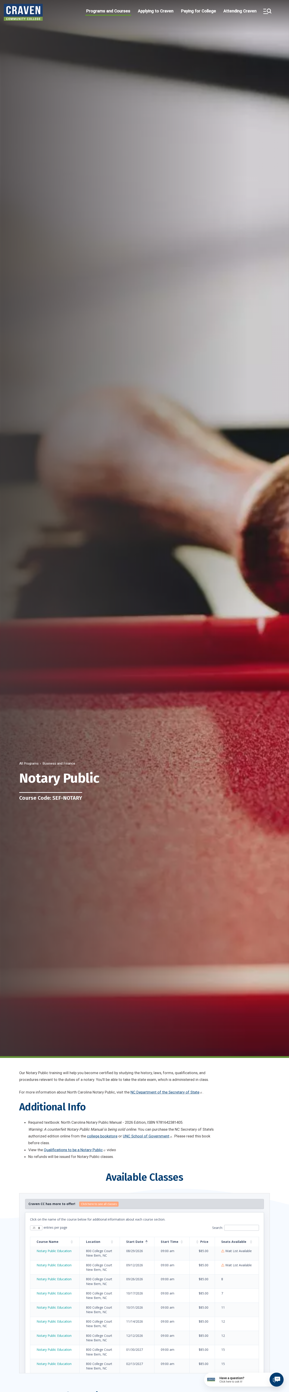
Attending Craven (240, 11)
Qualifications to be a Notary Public (73, 1150)
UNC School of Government (146, 1136)
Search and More (267, 11)
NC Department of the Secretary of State (165, 1092)
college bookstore (102, 1136)
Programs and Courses (108, 11)
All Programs (29, 763)
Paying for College (198, 11)
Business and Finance (58, 763)
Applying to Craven (155, 11)
